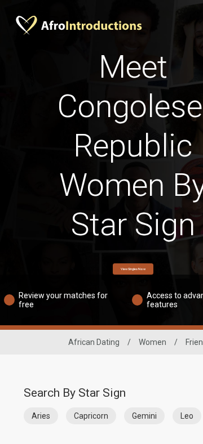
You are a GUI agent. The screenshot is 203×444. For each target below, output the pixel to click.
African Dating (94, 342)
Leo (186, 415)
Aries (41, 415)
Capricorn (91, 415)
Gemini (144, 415)
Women (152, 342)
